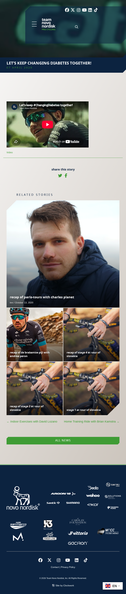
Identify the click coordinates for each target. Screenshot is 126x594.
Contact (55, 567)
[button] (34, 24)
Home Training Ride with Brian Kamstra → (91, 421)
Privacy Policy (68, 567)
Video (10, 152)
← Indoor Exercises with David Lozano (32, 421)
